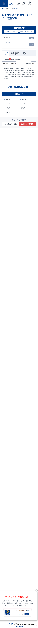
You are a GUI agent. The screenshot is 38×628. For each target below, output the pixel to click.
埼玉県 (8, 104)
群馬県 (8, 108)
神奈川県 (24, 99)
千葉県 (23, 104)
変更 (32, 38)
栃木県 (8, 112)
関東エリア (19, 94)
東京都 (8, 99)
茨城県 (23, 108)
